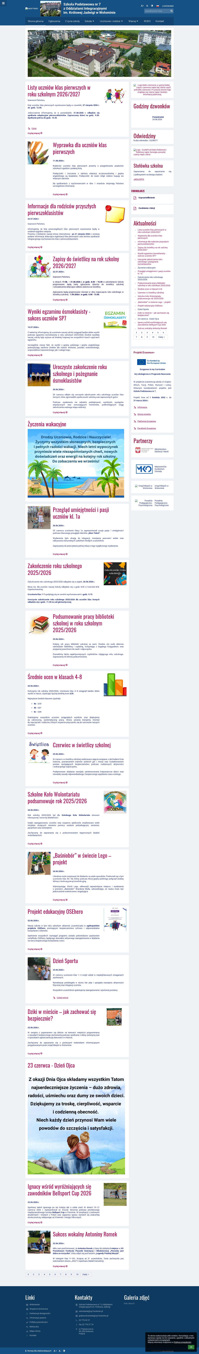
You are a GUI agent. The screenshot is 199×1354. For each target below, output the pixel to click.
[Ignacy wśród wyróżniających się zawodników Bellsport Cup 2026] (114, 1194)
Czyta (34, 128)
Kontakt (33, 1335)
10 (77, 1274)
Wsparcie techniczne (39, 1309)
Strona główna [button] (35, 21)
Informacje (142, 407)
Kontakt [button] (160, 21)
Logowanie (168, 6)
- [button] (148, 6)
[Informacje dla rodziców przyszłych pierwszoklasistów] (114, 214)
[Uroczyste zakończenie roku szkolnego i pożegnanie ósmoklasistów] (39, 374)
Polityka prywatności (39, 1322)
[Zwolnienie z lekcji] (135, 209)
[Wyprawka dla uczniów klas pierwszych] (39, 152)
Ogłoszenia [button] (54, 21)
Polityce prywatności (182, 1342)
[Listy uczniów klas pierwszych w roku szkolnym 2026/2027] (114, 95)
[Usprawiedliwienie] (135, 198)
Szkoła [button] (88, 21)
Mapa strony (35, 1331)
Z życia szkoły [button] (72, 21)
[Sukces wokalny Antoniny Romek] (39, 1242)
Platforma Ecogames (146, 421)
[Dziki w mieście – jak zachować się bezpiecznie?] (114, 1019)
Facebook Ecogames (146, 428)
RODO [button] (147, 21)
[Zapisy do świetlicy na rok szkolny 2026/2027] (39, 266)
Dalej (85, 1274)
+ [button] (143, 6)
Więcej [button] (132, 21)
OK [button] (191, 1347)
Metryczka (34, 1326)
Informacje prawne (38, 1318)
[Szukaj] (171, 10)
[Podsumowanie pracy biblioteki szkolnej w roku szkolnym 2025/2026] (39, 624)
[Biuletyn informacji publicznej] (152, 90)
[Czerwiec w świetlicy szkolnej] (39, 752)
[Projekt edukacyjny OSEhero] (114, 919)
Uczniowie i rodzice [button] (110, 21)
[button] (152, 6)
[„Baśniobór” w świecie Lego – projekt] (39, 863)
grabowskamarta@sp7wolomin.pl (93, 1316)
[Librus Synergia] (152, 152)
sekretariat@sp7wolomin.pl (91, 1311)
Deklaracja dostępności (40, 1313)
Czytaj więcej (62, 997)
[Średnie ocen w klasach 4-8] (114, 684)
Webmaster (35, 1304)
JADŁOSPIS (139, 179)
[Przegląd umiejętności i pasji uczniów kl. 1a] (39, 517)
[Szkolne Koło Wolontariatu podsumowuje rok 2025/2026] (114, 802)
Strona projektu (144, 414)
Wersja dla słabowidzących (39, 1351)
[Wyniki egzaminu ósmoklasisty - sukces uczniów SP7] (114, 319)
